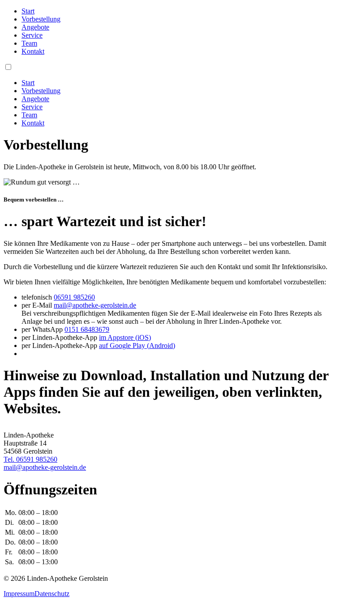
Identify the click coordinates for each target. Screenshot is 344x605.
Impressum (19, 593)
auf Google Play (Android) (137, 345)
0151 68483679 (86, 329)
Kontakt (33, 51)
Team (29, 43)
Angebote (35, 27)
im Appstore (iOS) (125, 337)
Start (28, 11)
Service (32, 35)
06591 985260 (74, 297)
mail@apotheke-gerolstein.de (95, 305)
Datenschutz (51, 593)
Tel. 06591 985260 (30, 459)
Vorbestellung (41, 19)
